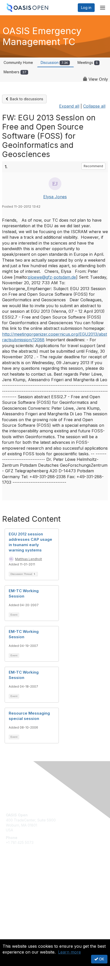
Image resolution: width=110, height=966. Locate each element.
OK (101, 959)
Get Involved (16, 876)
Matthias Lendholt (28, 559)
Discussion (54, 62)
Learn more (69, 952)
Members (15, 72)
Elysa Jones (55, 196)
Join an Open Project (24, 884)
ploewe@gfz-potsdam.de (52, 277)
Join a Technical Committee (29, 891)
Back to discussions (26, 99)
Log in (86, 7)
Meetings (88, 62)
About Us (13, 937)
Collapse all (94, 106)
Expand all (69, 106)
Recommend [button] (93, 166)
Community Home (18, 62)
